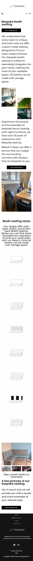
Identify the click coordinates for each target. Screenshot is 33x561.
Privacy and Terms (16, 551)
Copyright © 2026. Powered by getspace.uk (16, 556)
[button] (2, 13)
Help (16, 553)
